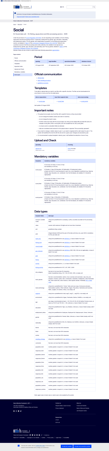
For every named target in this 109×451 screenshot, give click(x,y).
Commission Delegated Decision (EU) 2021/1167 (44, 43)
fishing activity (39, 267)
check (69, 148)
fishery (37, 259)
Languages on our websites (33, 437)
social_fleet (61, 101)
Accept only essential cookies (82, 446)
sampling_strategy (40, 339)
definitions (67, 238)
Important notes (18, 66)
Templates (17, 63)
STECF (57, 420)
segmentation (55, 50)
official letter (41, 78)
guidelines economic (43, 83)
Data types (17, 74)
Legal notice (58, 437)
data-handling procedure (44, 80)
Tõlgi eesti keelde (20, 16)
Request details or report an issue (63, 405)
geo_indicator (39, 251)
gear (37, 256)
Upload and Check (19, 69)
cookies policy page (40, 445)
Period (16, 58)
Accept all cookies (67, 446)
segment (38, 293)
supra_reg (38, 238)
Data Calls (20, 24)
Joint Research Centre (82, 410)
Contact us (46, 435)
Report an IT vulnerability (19, 437)
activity (37, 263)
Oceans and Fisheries (81, 405)
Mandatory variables (19, 72)
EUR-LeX (58, 422)
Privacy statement (60, 408)
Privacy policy (50, 437)
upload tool (38, 148)
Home (14, 24)
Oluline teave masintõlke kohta (32, 16)
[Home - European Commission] (23, 6)
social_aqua (42, 101)
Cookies (43, 437)
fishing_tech (39, 242)
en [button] (63, 7)
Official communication (20, 60)
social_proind (84, 101)
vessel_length (39, 246)
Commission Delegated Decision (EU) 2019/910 (25, 48)
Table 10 (61, 46)
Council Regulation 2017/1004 (33, 37)
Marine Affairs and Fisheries (83, 408)
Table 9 (27, 43)
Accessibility (66, 437)
